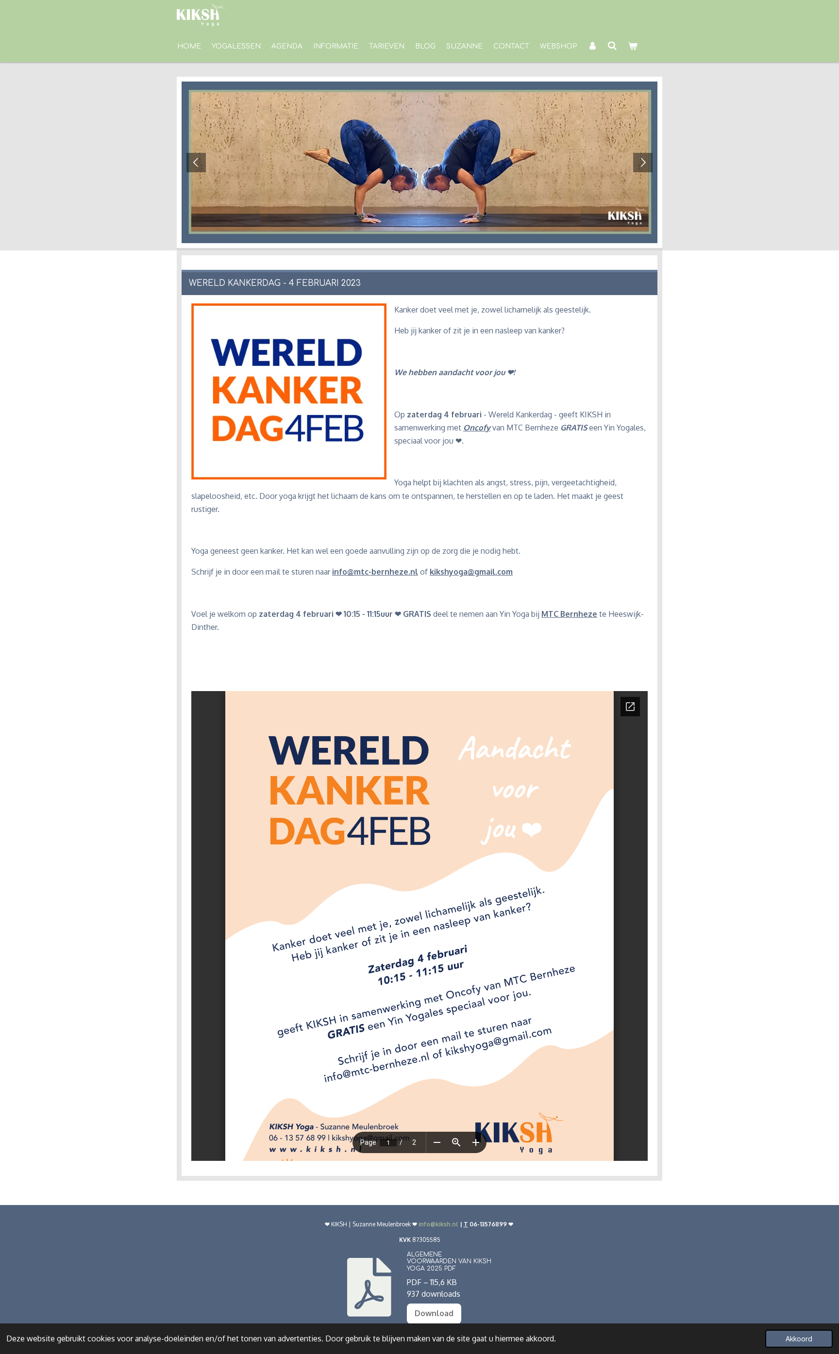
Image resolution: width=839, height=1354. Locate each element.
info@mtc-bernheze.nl (375, 572)
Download (434, 1313)
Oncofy (476, 427)
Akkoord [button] (799, 1338)
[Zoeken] (613, 46)
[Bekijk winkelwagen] (632, 46)
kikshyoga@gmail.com (471, 572)
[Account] (592, 46)
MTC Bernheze (569, 614)
